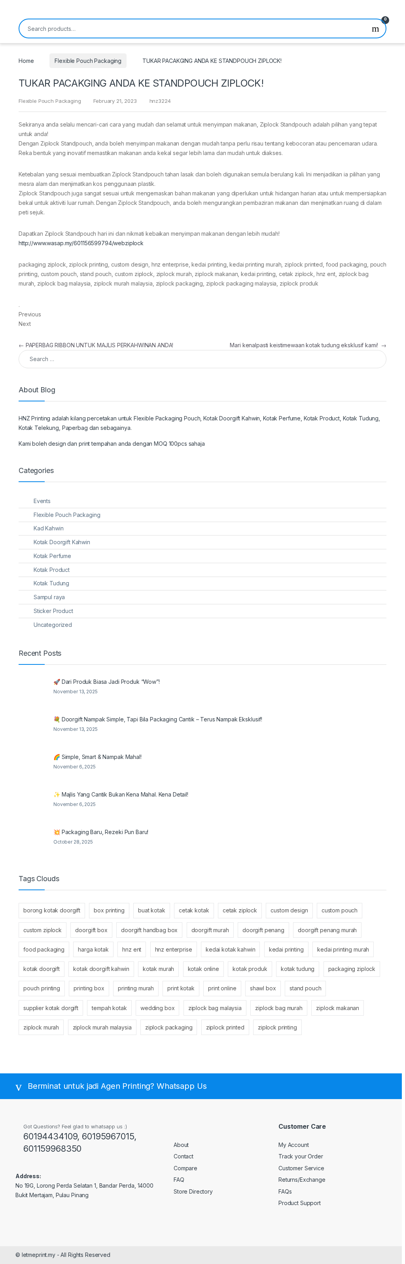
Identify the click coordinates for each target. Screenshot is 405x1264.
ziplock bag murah (279, 1008)
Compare (185, 1168)
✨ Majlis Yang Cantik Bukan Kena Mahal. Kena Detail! (120, 794)
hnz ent (131, 949)
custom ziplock (42, 930)
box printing (109, 910)
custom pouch (340, 910)
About (181, 1144)
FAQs (284, 1191)
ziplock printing (277, 1027)
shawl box (263, 988)
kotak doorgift (41, 968)
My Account (293, 1144)
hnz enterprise (173, 949)
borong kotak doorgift (51, 910)
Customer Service (301, 1168)
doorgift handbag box (149, 930)
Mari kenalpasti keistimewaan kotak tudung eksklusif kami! (308, 345)
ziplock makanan (337, 1008)
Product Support (299, 1203)
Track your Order (300, 1156)
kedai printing (286, 949)
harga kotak (93, 949)
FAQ (179, 1179)
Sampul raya (49, 597)
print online (222, 988)
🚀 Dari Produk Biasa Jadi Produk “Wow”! (106, 681)
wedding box (157, 1008)
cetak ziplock (240, 910)
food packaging (43, 949)
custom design (289, 910)
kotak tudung (297, 968)
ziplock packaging (169, 1027)
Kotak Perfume (52, 556)
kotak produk (250, 968)
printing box (89, 988)
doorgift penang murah (327, 930)
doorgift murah (210, 930)
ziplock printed (225, 1027)
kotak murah (158, 968)
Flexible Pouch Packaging (88, 60)
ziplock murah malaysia (102, 1027)
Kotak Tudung (51, 583)
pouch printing (41, 988)
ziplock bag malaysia (215, 1008)
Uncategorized (53, 624)
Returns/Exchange (302, 1179)
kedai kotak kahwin (230, 949)
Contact (183, 1156)
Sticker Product (53, 610)
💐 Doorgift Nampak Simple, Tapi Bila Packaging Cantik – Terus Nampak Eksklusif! (157, 719)
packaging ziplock (352, 968)
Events (42, 501)
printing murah (136, 988)
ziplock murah (41, 1027)
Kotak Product (52, 569)
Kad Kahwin (49, 528)
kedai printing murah (343, 949)
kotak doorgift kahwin (101, 968)
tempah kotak (109, 1008)
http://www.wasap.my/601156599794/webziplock (81, 243)
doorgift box (91, 930)
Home (26, 60)
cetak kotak (194, 910)
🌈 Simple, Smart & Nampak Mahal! (97, 756)
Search (375, 28)
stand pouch (305, 988)
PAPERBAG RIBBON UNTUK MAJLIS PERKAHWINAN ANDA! (96, 345)
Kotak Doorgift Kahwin (62, 542)
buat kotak (151, 910)
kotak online (203, 968)
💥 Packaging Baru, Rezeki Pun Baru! (100, 832)
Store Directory (193, 1191)
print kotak (180, 988)
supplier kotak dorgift (50, 1008)
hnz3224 (160, 101)
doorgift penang (263, 930)
